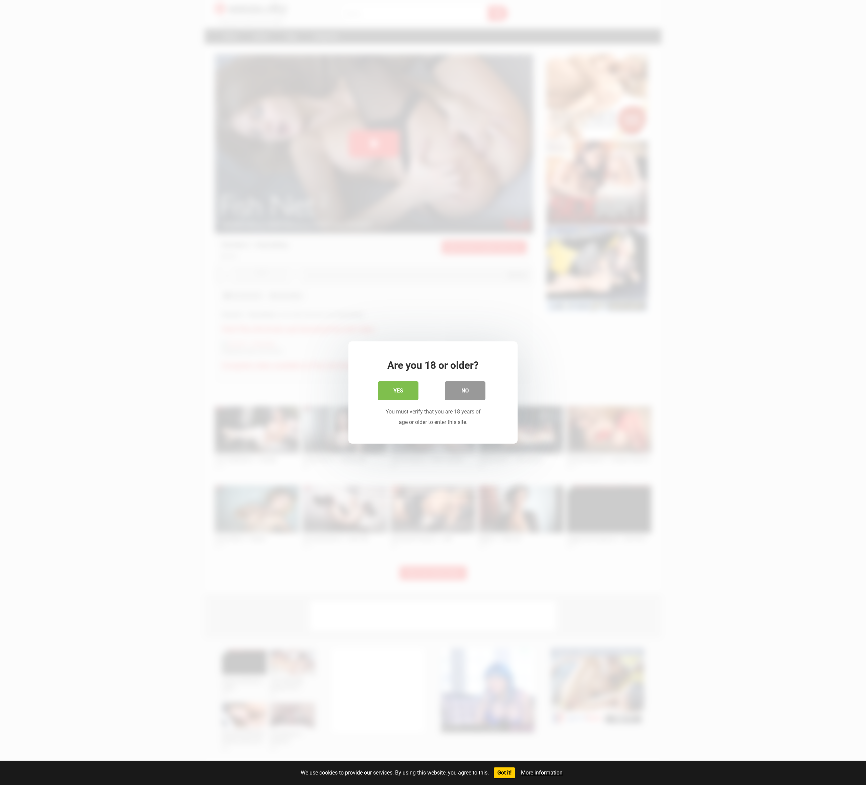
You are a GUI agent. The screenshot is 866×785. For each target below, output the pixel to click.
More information (542, 772)
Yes (398, 390)
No (465, 390)
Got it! (504, 772)
